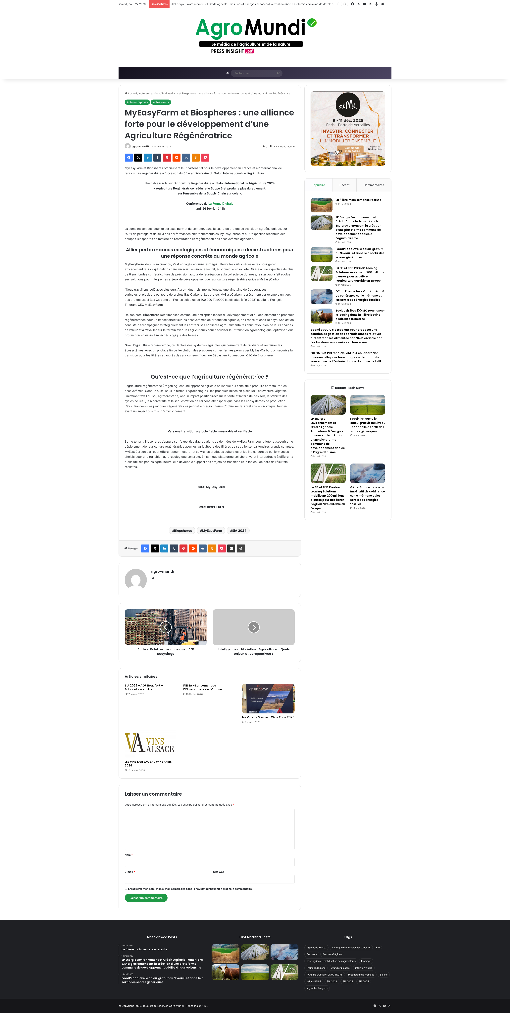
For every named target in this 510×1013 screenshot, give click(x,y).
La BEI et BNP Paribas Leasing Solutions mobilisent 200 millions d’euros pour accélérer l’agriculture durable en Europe (359, 274)
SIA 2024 (239, 531)
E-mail (130, 871)
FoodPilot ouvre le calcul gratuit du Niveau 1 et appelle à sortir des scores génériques (359, 253)
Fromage (366, 961)
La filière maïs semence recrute (358, 200)
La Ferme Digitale (220, 203)
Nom (129, 854)
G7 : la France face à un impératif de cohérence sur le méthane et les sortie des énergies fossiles (359, 295)
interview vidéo (363, 967)
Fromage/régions (316, 967)
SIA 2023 (332, 981)
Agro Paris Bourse (316, 947)
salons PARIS (314, 981)
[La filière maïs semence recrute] (321, 205)
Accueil (132, 93)
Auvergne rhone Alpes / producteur (351, 947)
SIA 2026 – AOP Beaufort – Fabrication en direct (144, 687)
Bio (378, 947)
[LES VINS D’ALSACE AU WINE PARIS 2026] (151, 743)
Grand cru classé (340, 967)
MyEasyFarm (212, 531)
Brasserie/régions (332, 954)
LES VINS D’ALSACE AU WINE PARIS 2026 (148, 763)
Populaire (318, 185)
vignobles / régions (317, 988)
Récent (344, 185)
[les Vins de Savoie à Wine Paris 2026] (268, 698)
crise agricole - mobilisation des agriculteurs (331, 961)
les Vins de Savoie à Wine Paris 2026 (268, 717)
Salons (383, 974)
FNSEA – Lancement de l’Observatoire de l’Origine (202, 687)
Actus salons (161, 102)
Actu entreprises (149, 93)
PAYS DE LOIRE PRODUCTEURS (325, 974)
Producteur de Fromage (361, 974)
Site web (218, 871)
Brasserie (312, 954)
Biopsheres (183, 531)
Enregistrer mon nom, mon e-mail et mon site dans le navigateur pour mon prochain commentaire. (190, 888)
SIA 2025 (364, 981)
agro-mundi (139, 146)
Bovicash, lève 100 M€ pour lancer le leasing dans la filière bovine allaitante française (360, 315)
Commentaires (374, 185)
